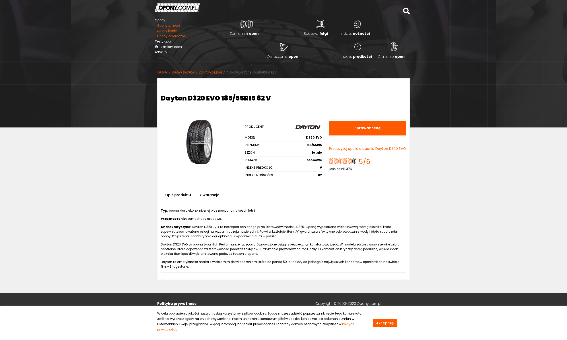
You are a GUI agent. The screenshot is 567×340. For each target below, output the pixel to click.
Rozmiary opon (170, 46)
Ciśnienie (391, 56)
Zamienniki (244, 33)
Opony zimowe (168, 25)
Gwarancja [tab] (209, 194)
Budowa (316, 33)
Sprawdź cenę (367, 128)
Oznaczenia (282, 56)
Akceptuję (385, 323)
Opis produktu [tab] (178, 194)
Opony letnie (167, 31)
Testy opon (163, 41)
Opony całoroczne (171, 36)
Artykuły (161, 52)
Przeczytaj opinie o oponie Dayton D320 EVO (367, 148)
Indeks (355, 33)
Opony (160, 20)
